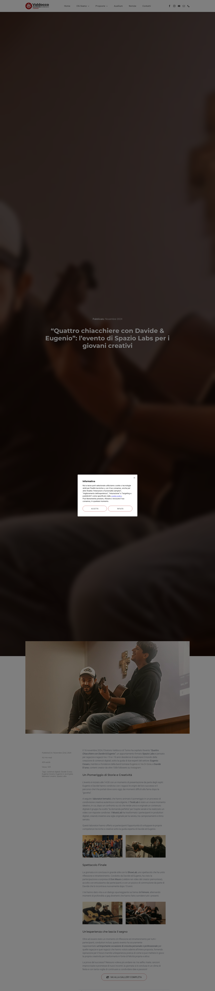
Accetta (94, 509)
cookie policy (116, 496)
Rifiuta (120, 509)
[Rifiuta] (134, 477)
